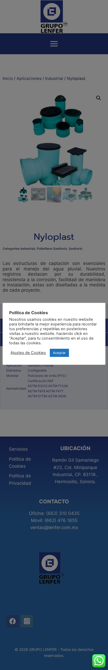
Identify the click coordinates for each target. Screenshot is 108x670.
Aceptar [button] (59, 353)
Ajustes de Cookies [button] (28, 352)
